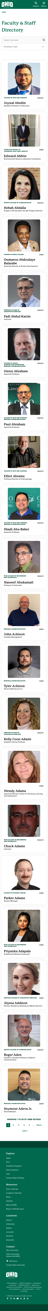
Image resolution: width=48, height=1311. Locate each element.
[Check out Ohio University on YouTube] (17, 1298)
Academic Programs (14, 1166)
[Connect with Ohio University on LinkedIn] (14, 1298)
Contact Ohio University (15, 1265)
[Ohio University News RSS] (27, 1298)
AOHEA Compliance (25, 1283)
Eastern (9, 1228)
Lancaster (10, 1232)
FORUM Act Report (24, 1285)
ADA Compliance (12, 1283)
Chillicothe (10, 1224)
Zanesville (10, 1240)
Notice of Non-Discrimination (33, 1287)
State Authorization (28, 1289)
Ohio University (15, 1296)
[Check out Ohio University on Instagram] (10, 1298)
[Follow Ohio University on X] (21, 1298)
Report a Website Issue (15, 1209)
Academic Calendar (13, 1193)
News (8, 1197)
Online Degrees (12, 1170)
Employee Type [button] (11, 46)
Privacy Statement (14, 1289)
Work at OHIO (11, 1205)
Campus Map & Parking (15, 1178)
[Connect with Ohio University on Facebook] (7, 1298)
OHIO (4, 12)
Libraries (9, 1201)
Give (8, 1162)
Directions (13, 1261)
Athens (9, 1220)
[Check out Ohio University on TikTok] (24, 1298)
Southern (9, 1236)
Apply (8, 1158)
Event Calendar (12, 1189)
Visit (8, 1174)
